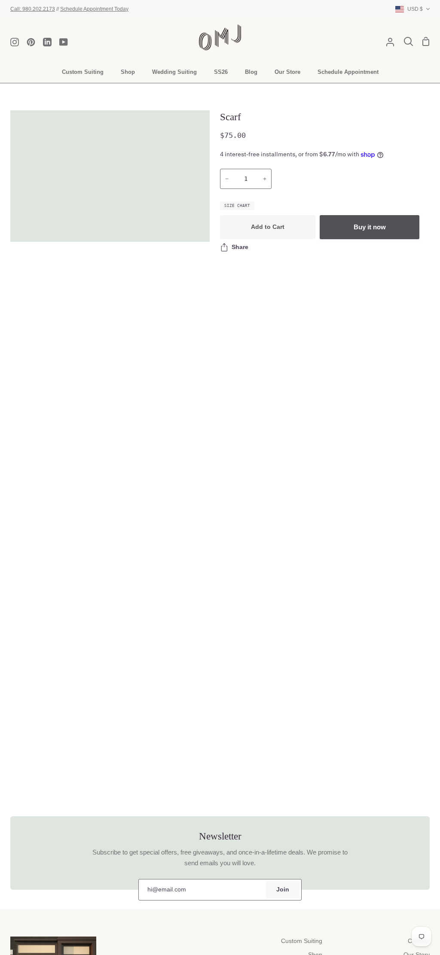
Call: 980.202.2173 (32, 9)
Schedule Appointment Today (94, 9)
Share (240, 247)
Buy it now (370, 227)
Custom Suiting (301, 941)
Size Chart (237, 206)
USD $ (415, 9)
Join (282, 889)
